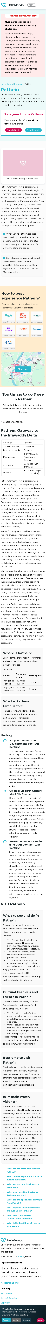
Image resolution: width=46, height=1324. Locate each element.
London (15, 1268)
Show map (23, 369)
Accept (6, 1320)
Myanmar (18, 84)
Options (26, 1320)
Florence (32, 1272)
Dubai (25, 1268)
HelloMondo (7, 84)
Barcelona (7, 1272)
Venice (13, 1276)
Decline (16, 1320)
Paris (4, 1276)
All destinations (10, 1283)
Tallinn (21, 1256)
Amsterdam (26, 1276)
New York (20, 1272)
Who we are (6, 1293)
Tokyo (38, 1276)
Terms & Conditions (10, 1298)
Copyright (5, 1303)
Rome (5, 1268)
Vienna (34, 1268)
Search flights (13, 130)
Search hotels (33, 130)
